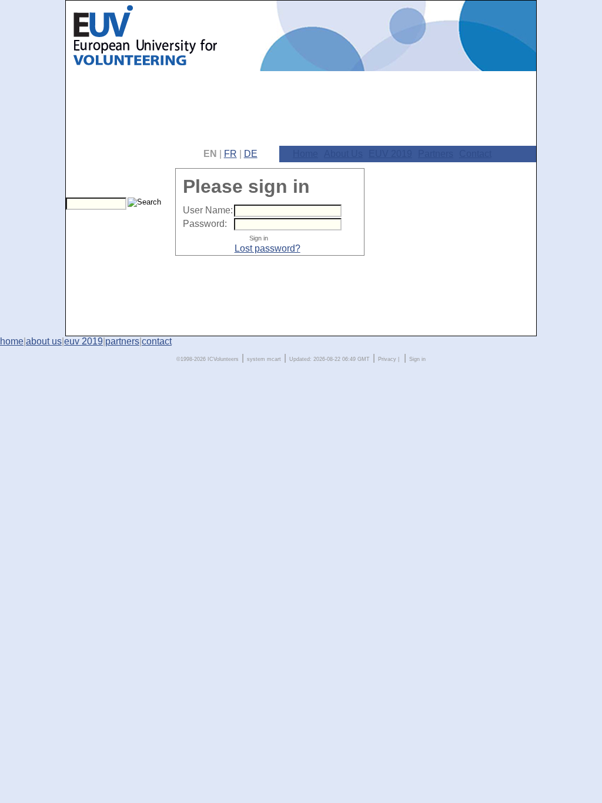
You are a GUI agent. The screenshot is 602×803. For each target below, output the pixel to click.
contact (157, 341)
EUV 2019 (390, 154)
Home (305, 154)
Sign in (417, 359)
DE (250, 154)
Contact (475, 154)
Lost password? (267, 248)
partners (122, 341)
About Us (343, 154)
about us (44, 341)
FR (230, 154)
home (12, 341)
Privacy (387, 359)
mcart (274, 359)
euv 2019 (83, 341)
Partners (435, 154)
